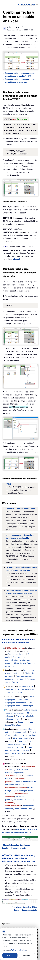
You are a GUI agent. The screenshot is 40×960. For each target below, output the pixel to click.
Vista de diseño (21, 732)
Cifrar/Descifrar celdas (15, 747)
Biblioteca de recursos (21, 738)
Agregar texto (16, 769)
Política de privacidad (18, 950)
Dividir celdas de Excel (23, 809)
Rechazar (27, 955)
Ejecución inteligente (16, 654)
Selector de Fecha (24, 741)
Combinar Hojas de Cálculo (17, 744)
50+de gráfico (14, 775)
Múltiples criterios (26, 686)
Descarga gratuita (18, 848)
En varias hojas (28, 689)
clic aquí (16, 259)
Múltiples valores (13, 689)
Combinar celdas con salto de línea (20, 509)
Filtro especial (18, 753)
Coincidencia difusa (14, 692)
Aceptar (10, 955)
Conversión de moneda (22, 800)
